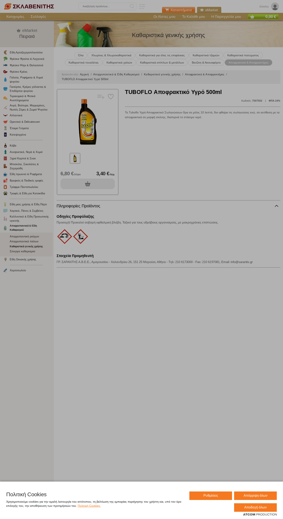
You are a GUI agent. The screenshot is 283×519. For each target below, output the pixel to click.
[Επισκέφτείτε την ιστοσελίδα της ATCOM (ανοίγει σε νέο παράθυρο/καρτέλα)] (260, 514)
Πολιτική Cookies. (89, 505)
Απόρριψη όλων (255, 495)
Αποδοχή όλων (255, 507)
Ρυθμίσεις (210, 495)
